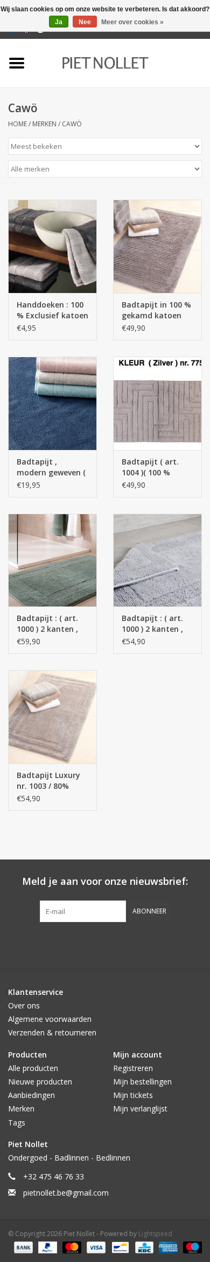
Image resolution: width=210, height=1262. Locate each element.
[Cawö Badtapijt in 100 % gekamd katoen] (157, 246)
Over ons (24, 1005)
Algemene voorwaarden (50, 1019)
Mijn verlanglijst (140, 1108)
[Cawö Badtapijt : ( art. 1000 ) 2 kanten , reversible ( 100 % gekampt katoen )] (52, 560)
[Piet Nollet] (121, 62)
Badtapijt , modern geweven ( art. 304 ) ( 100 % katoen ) (51, 467)
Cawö (72, 123)
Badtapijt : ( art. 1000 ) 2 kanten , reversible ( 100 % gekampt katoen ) (51, 624)
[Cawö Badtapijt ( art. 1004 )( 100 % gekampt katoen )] (157, 403)
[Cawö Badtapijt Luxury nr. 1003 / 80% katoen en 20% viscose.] (52, 716)
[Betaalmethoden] (22, 1247)
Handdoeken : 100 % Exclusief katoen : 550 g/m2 (52, 310)
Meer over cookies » (132, 22)
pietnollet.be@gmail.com (66, 1193)
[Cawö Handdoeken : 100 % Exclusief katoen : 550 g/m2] (52, 246)
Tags (16, 1122)
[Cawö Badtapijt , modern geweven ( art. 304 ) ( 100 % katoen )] (52, 403)
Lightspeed (155, 1233)
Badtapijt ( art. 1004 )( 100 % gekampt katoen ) (156, 467)
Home (17, 123)
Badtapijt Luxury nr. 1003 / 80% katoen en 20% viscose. (48, 781)
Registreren (133, 1068)
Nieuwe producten (40, 1081)
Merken (44, 123)
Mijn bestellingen (142, 1081)
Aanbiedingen (31, 1095)
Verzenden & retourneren (52, 1032)
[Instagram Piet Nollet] (163, 944)
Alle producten (33, 1068)
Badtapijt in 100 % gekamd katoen (156, 309)
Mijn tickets (133, 1095)
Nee (85, 22)
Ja (58, 22)
